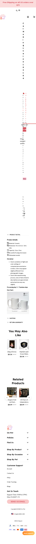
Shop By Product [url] (14, 449)
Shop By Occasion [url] (15, 454)
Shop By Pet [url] (12, 459)
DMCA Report (18, 521)
